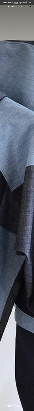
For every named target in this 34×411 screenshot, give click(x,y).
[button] (2, 7)
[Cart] (31, 7)
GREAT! (6, 409)
